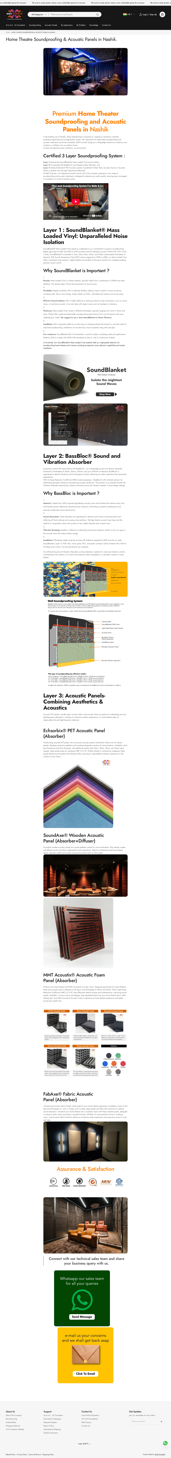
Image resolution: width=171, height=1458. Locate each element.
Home (8, 32)
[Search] (97, 14)
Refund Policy (10, 1454)
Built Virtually (160, 1454)
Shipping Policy (48, 1454)
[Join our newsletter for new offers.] (161, 1421)
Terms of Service (35, 1454)
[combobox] (75, 14)
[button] (38, 14)
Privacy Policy (22, 1454)
